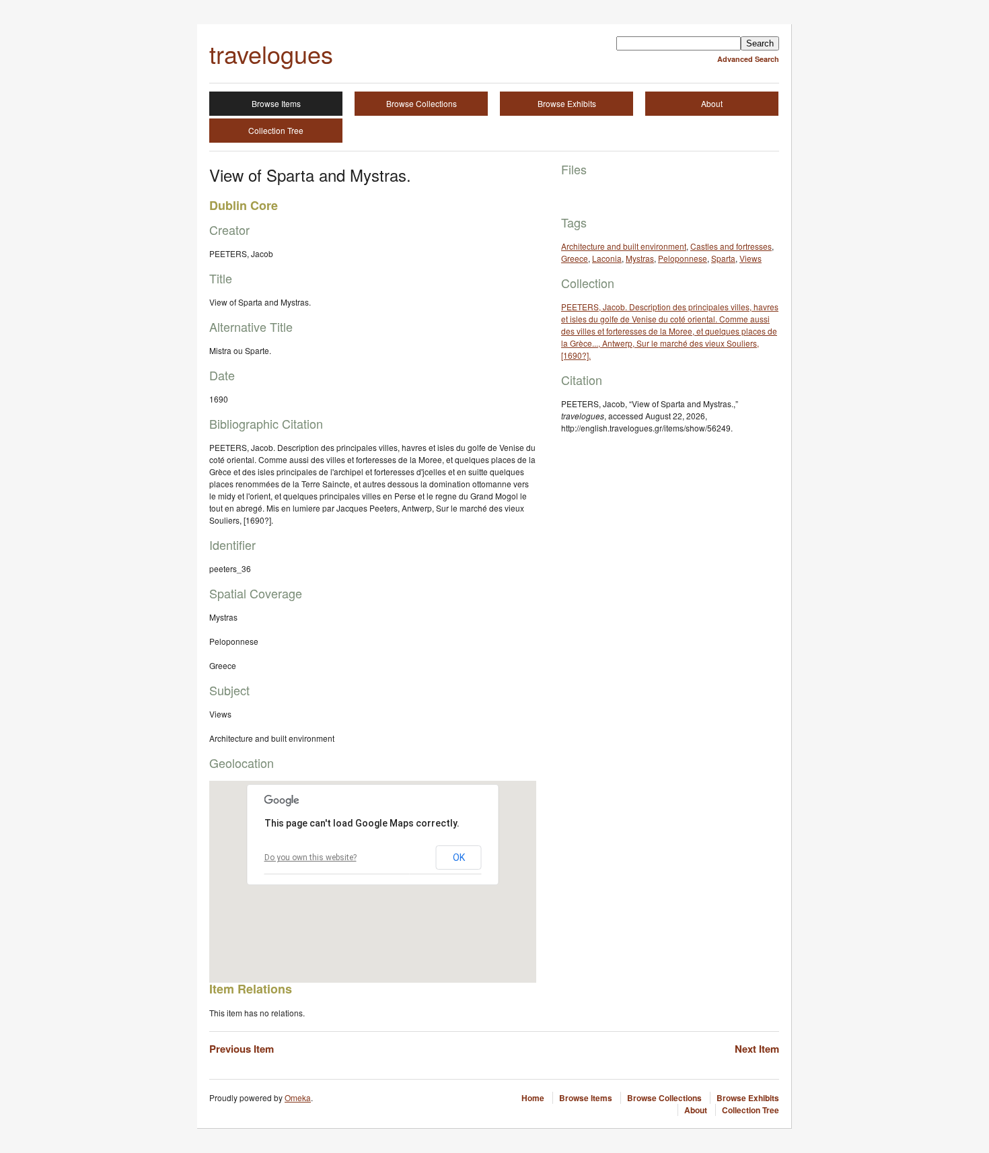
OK (459, 857)
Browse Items (276, 103)
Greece (574, 258)
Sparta (723, 258)
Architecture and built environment (623, 246)
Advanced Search (748, 59)
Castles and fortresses (731, 246)
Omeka (298, 1097)
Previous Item (241, 1049)
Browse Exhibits (567, 103)
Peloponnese (682, 258)
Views (750, 258)
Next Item (757, 1049)
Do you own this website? (310, 857)
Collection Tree (275, 130)
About (712, 103)
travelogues (271, 53)
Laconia (607, 258)
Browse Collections (421, 103)
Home (532, 1098)
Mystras (640, 258)
